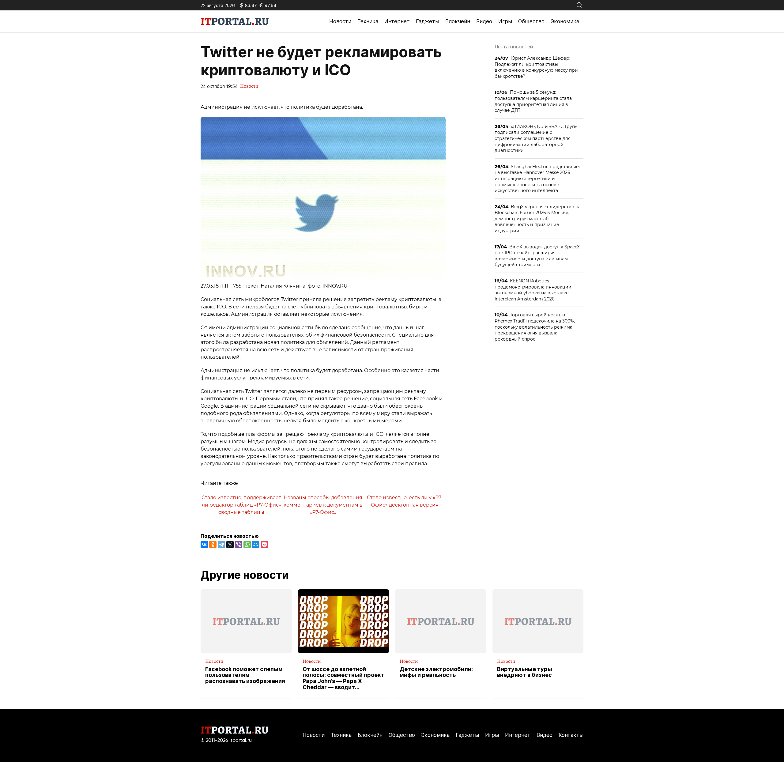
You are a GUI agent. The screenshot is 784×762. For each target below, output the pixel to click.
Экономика (565, 21)
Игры (505, 21)
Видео (484, 21)
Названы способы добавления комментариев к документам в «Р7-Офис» (323, 505)
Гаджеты (427, 21)
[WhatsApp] (247, 544)
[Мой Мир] (255, 544)
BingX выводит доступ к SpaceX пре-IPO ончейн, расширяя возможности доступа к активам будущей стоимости (537, 256)
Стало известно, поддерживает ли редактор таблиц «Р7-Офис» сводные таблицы (241, 505)
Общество (531, 21)
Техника (367, 21)
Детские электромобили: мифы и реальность (436, 672)
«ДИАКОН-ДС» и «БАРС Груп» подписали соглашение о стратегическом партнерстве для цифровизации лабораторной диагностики (536, 138)
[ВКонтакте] (204, 544)
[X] (230, 544)
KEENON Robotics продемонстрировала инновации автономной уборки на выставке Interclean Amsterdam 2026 (533, 290)
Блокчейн (457, 21)
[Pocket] (264, 544)
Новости (340, 21)
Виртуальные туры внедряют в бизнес (524, 672)
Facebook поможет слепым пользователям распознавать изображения (245, 675)
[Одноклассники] (213, 544)
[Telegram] (221, 544)
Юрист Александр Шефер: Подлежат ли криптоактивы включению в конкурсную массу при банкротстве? (536, 67)
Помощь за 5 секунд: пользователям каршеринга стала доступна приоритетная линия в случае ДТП (533, 101)
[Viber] (238, 544)
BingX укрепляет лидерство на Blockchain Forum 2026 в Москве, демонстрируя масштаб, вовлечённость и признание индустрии (538, 218)
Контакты (571, 735)
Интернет (397, 21)
